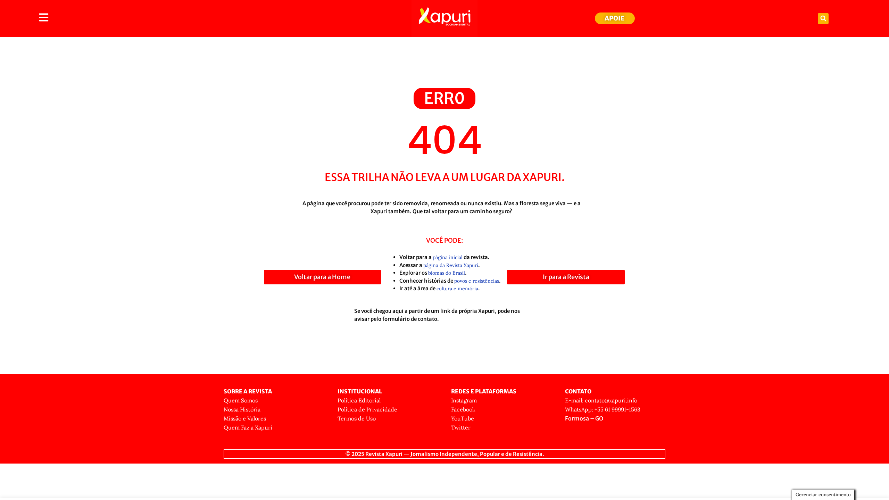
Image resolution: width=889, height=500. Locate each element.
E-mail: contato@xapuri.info (601, 400)
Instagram (464, 400)
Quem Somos (241, 400)
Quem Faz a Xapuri (248, 427)
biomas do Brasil (446, 273)
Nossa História (242, 409)
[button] (823, 18)
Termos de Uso (357, 418)
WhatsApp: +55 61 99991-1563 (602, 409)
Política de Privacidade (367, 409)
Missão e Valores (245, 418)
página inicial (448, 257)
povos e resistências (476, 281)
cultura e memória (457, 288)
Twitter (461, 427)
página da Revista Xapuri (450, 265)
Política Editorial (359, 400)
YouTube (462, 418)
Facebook (463, 409)
